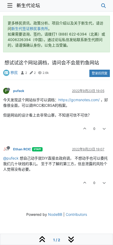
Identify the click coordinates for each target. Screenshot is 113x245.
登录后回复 (99, 73)
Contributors (76, 214)
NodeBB (55, 214)
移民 (14, 72)
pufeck (18, 91)
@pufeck (11, 158)
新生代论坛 (28, 5)
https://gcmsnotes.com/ (79, 100)
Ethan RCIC (22, 149)
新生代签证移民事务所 (29, 28)
